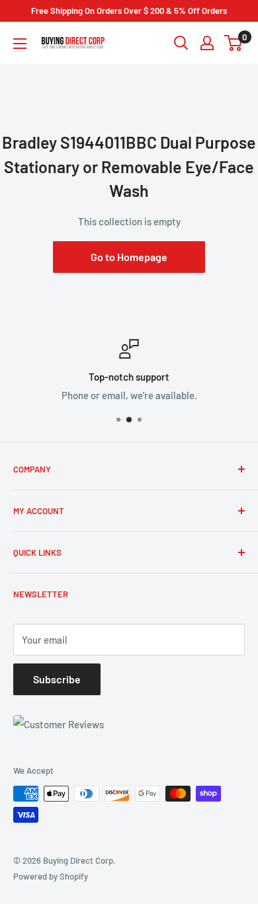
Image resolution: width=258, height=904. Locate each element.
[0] (234, 43)
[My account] (207, 43)
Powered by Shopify (50, 876)
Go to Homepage (129, 256)
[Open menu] (19, 43)
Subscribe (57, 679)
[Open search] (181, 43)
